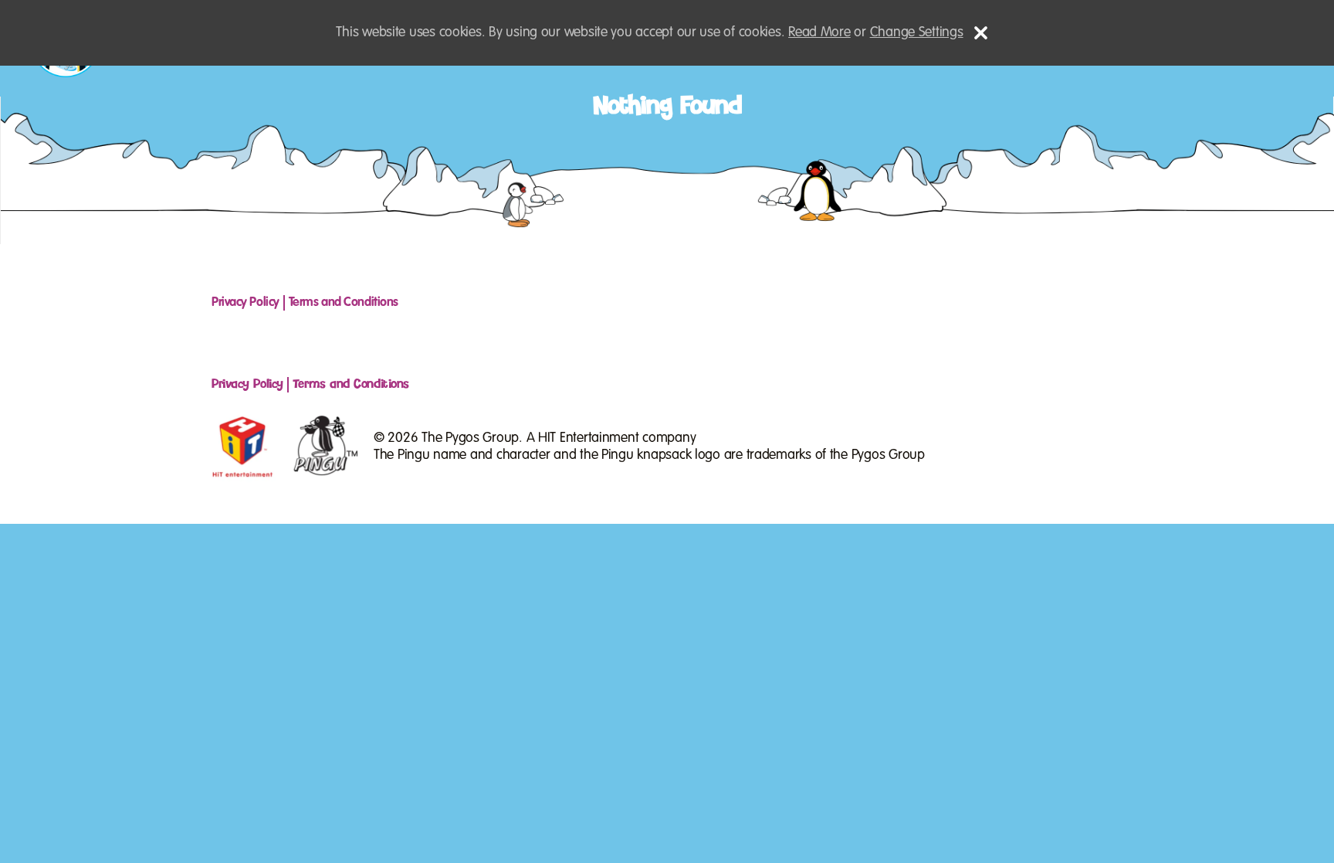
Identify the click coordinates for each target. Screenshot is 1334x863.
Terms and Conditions (343, 302)
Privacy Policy (245, 302)
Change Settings (916, 32)
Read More (819, 32)
